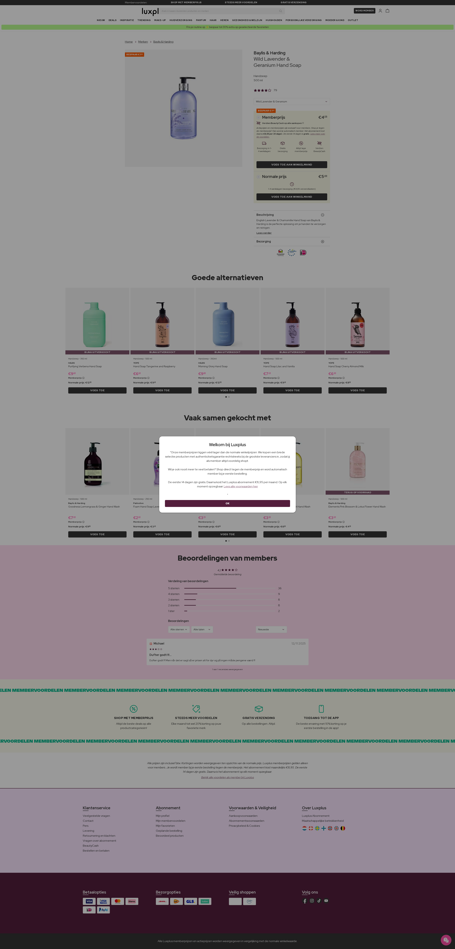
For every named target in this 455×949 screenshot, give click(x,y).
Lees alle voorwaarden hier (241, 486)
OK (228, 503)
